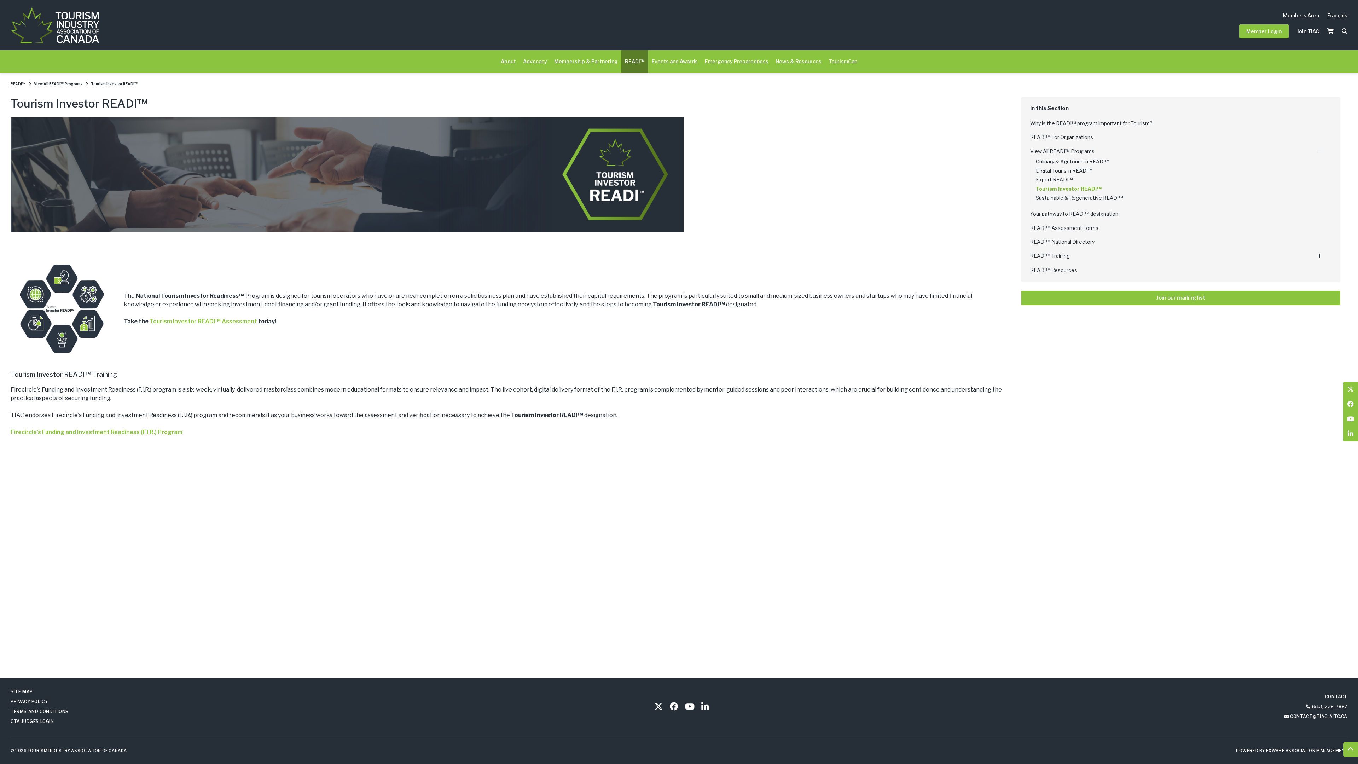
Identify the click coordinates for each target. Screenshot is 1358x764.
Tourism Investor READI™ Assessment (203, 321)
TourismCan (843, 61)
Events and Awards (675, 61)
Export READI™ (1054, 179)
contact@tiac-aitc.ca (1318, 716)
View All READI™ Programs (58, 84)
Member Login (1264, 31)
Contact (1336, 696)
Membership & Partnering (586, 61)
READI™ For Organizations (1061, 137)
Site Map (22, 691)
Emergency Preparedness (736, 61)
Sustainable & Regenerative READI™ (1079, 198)
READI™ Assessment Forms (1064, 228)
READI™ (635, 61)
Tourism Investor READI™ (114, 84)
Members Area (1301, 15)
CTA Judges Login (32, 721)
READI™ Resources (1053, 270)
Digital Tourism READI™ (1064, 171)
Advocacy (535, 61)
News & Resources (799, 61)
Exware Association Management (1306, 750)
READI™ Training (1050, 256)
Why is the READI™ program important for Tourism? (1091, 123)
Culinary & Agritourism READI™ (1072, 161)
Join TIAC (1308, 31)
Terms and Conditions (40, 711)
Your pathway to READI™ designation (1074, 214)
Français (1337, 15)
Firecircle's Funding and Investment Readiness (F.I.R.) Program (96, 432)
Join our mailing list (1180, 298)
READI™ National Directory (1062, 242)
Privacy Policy (29, 701)
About (508, 61)
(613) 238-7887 (1329, 706)
